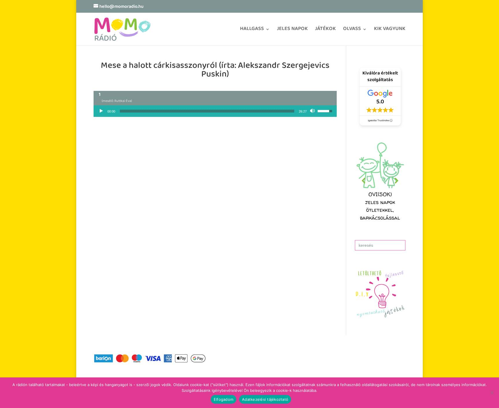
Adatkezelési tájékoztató (265, 399)
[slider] (207, 111)
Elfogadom (223, 399)
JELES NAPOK (292, 30)
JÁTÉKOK (325, 30)
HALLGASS (252, 30)
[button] (380, 180)
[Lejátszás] (101, 111)
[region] (380, 180)
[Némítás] (313, 111)
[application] (215, 111)
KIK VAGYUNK (389, 30)
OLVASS (352, 30)
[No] (492, 393)
